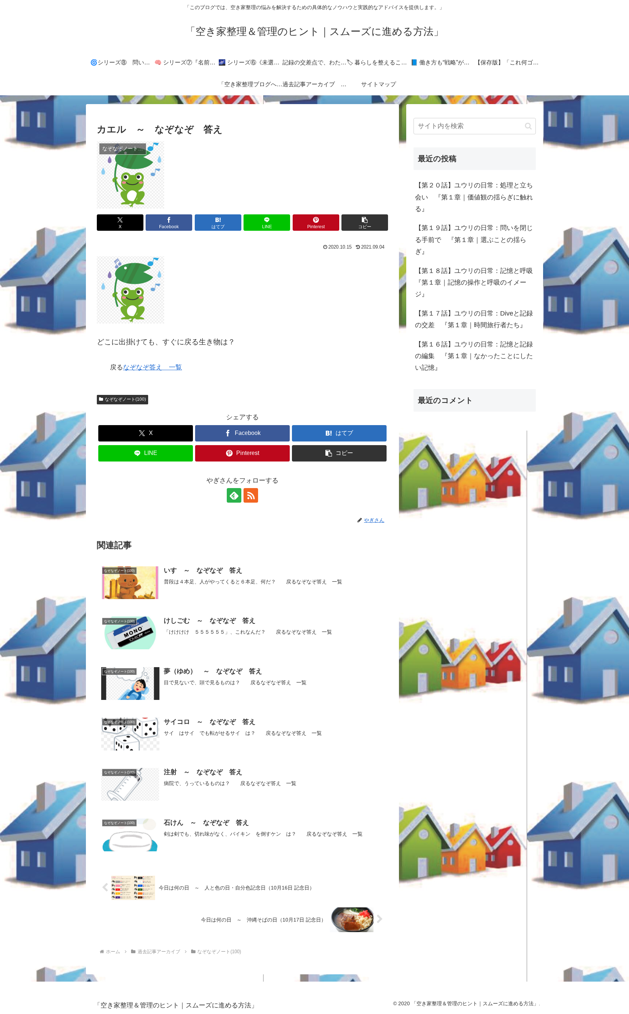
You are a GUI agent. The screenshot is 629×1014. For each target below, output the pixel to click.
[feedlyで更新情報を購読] (234, 495)
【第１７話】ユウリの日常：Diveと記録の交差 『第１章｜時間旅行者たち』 (474, 319)
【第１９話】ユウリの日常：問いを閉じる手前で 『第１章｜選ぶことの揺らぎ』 (474, 239)
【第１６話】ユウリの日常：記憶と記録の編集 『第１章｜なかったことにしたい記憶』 (474, 356)
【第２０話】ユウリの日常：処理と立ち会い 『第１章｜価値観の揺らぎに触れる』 (474, 197)
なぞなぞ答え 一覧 (152, 367)
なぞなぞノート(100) (125, 399)
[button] (364, 222)
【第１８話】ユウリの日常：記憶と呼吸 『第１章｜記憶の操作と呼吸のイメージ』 (475, 282)
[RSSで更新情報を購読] (251, 495)
